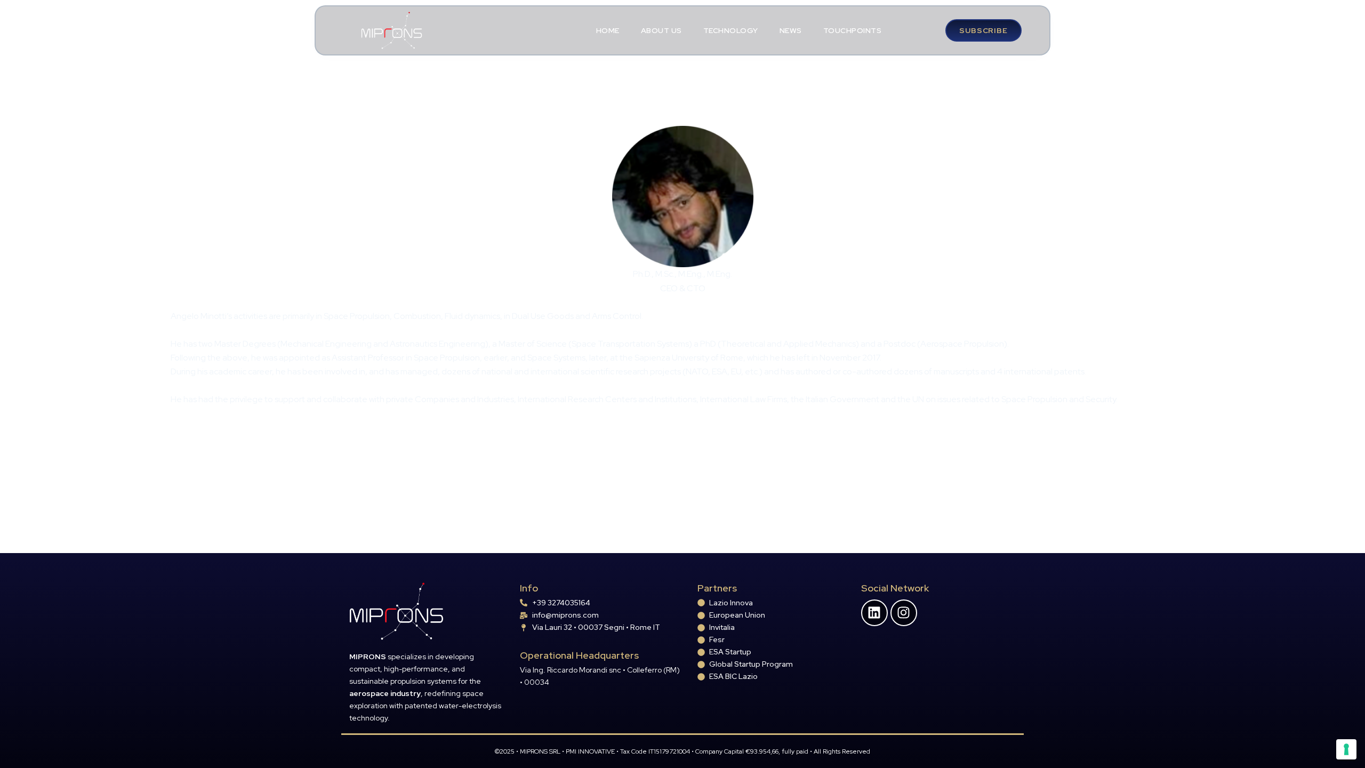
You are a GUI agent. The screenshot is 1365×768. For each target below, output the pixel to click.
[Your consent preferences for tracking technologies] (1346, 749)
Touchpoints (852, 30)
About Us (661, 30)
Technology (730, 30)
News (791, 30)
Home (608, 30)
